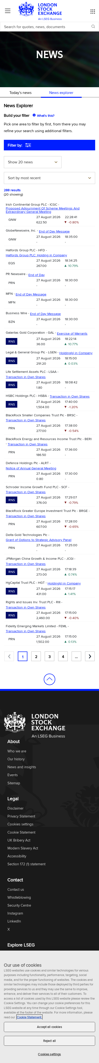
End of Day (36, 275)
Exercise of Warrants (72, 333)
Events (12, 775)
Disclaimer (15, 808)
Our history (16, 759)
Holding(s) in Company (76, 353)
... (76, 656)
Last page (90, 656)
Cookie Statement (21, 832)
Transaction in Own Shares (26, 377)
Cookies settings (49, 1054)
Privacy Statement (21, 816)
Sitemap (13, 783)
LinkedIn (14, 921)
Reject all (49, 1040)
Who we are (16, 751)
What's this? (45, 115)
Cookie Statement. (29, 1017)
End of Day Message (54, 231)
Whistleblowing (19, 897)
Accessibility (16, 856)
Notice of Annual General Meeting (31, 468)
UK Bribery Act (18, 840)
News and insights (21, 767)
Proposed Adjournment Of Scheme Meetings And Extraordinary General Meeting (43, 210)
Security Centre (19, 905)
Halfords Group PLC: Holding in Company (36, 255)
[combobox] (32, 162)
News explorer (61, 92)
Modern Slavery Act (22, 848)
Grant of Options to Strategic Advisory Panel (38, 539)
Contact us (15, 889)
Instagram (15, 913)
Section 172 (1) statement (26, 864)
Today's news (20, 92)
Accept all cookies (49, 1027)
